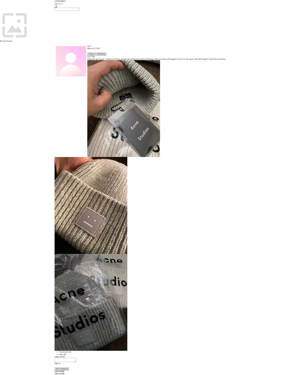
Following (101, 54)
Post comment (61, 369)
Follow (91, 54)
